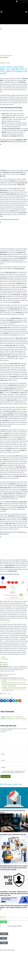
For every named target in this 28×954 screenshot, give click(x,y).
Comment (4, 731)
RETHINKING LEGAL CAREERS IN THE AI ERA (12, 679)
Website (3, 767)
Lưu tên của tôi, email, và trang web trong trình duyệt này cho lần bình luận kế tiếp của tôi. (13, 771)
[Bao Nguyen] (14, 663)
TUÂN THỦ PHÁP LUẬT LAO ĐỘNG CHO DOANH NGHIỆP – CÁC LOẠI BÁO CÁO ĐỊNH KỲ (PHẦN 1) (14, 907)
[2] (19, 452)
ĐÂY (14, 674)
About (3, 657)
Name (3, 754)
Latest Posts (5, 659)
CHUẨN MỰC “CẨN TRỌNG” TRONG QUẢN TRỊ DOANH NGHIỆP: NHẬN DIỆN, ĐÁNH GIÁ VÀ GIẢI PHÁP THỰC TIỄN (14, 689)
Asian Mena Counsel (9, 671)
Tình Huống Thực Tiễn (6, 55)
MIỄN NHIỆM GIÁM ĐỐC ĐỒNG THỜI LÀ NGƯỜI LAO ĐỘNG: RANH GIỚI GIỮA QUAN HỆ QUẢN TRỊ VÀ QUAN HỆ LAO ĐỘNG (15, 684)
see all (21, 678)
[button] (1, 700)
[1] (26, 403)
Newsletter (3, 917)
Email (3, 760)
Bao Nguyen (4, 665)
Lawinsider (2, 671)
